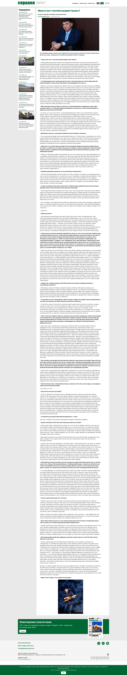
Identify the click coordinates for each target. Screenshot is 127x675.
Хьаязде (23, 631)
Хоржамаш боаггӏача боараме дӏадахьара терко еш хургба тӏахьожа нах (26, 46)
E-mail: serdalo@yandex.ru (24, 659)
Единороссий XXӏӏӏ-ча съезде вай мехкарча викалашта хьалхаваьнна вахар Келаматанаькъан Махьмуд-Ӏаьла (26, 16)
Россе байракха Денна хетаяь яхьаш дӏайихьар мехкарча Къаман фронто (26, 63)
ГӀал (102, 3)
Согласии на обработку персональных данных (66, 670)
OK (63, 672)
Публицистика (91, 3)
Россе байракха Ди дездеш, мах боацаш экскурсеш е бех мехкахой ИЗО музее (26, 78)
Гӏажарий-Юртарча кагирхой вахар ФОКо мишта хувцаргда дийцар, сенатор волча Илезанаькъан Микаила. (26, 97)
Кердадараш (75, 3)
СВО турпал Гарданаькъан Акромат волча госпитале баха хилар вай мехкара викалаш (26, 25)
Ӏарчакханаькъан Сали (43, 16)
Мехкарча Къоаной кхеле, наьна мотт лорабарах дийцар (25, 117)
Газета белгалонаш (24, 643)
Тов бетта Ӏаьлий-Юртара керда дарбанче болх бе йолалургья (26, 39)
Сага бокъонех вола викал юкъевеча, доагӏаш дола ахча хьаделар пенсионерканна (26, 71)
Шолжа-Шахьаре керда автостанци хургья (24, 52)
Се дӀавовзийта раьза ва (26, 648)
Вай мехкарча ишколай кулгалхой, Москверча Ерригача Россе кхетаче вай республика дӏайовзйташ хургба (26, 125)
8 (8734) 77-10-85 (22, 657)
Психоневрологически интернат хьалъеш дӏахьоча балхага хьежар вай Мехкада (26, 89)
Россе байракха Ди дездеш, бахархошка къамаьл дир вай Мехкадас (25, 33)
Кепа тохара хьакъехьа (25, 645)
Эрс (98, 3)
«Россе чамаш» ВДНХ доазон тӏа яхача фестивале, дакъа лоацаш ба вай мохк (26, 106)
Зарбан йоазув (83, 3)
